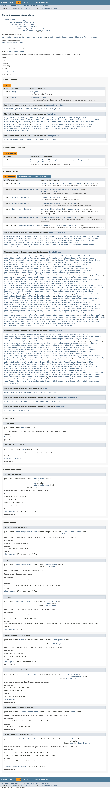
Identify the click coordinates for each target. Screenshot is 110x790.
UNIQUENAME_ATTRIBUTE (38, 97)
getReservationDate (64, 294)
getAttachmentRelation (76, 273)
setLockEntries (43, 317)
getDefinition (66, 347)
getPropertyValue (62, 351)
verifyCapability (28, 323)
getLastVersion (74, 283)
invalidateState (41, 360)
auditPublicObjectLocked (84, 256)
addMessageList (52, 256)
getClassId (78, 238)
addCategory (31, 256)
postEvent (78, 366)
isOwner (24, 306)
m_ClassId (40, 139)
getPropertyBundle (46, 351)
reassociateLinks (87, 311)
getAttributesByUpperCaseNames (66, 343)
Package (12, 2)
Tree (28, 2)
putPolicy (75, 311)
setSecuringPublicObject (28, 319)
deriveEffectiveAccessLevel (54, 266)
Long (72, 160)
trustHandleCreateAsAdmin (37, 377)
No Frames (34, 6)
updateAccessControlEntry (83, 245)
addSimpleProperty (17, 334)
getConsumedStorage (36, 277)
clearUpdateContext (93, 337)
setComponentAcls (64, 245)
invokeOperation (56, 360)
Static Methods (24, 177)
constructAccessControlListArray (17, 238)
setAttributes (86, 372)
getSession (63, 353)
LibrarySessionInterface (75, 209)
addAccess (8, 256)
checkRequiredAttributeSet (42, 337)
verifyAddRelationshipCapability (85, 321)
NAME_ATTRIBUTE (29, 126)
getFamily (8, 281)
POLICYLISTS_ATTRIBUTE (81, 126)
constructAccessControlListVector (54, 183)
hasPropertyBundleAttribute (44, 304)
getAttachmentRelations (13, 275)
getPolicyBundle (88, 290)
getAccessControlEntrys (42, 238)
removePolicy (41, 313)
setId (34, 375)
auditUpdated (75, 334)
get (101, 341)
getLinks (60, 287)
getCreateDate (51, 277)
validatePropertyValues (66, 379)
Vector (21, 183)
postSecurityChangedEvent (14, 311)
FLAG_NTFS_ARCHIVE (39, 122)
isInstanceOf (44, 362)
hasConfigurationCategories (84, 302)
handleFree (8, 360)
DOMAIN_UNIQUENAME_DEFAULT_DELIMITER (19, 139)
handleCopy (64, 300)
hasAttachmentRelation (38, 302)
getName (67, 349)
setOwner (73, 317)
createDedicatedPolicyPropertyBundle (19, 266)
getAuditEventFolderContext (15, 345)
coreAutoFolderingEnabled (61, 264)
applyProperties (49, 334)
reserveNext (82, 313)
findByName (45, 203)
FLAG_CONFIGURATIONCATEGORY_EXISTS (75, 120)
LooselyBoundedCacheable (57, 37)
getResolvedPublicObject (95, 294)
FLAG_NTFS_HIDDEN (55, 122)
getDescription (54, 279)
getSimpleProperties (54, 356)
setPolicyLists (10, 319)
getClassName (56, 345)
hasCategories (54, 302)
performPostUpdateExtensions (82, 364)
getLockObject (99, 287)
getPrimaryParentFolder (85, 292)
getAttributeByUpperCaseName (27, 343)
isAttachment (62, 304)
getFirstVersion (35, 281)
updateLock (19, 321)
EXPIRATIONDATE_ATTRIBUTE (14, 120)
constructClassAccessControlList (54, 189)
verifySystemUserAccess (90, 381)
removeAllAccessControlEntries (16, 245)
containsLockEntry (36, 264)
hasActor (24, 302)
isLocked (97, 304)
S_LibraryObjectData (38, 162)
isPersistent (56, 362)
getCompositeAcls (11, 240)
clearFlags (47, 262)
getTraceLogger (51, 358)
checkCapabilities (46, 260)
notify (30, 392)
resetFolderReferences (13, 315)
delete (38, 266)
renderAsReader (35, 372)
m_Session (54, 139)
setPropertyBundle (52, 375)
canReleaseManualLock (85, 258)
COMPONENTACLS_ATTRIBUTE (14, 109)
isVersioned (78, 306)
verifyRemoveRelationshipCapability (18, 325)
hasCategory (66, 302)
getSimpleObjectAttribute (34, 356)
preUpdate (66, 311)
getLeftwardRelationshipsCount (16, 287)
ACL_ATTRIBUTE (9, 118)
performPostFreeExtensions (58, 364)
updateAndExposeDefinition (44, 379)
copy (47, 264)
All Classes (46, 6)
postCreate (95, 308)
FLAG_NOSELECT (24, 122)
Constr (21, 8)
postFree (97, 366)
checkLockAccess (94, 260)
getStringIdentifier (12, 358)
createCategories (80, 264)
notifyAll (38, 392)
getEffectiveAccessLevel (45, 240)
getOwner (77, 290)
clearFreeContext (77, 337)
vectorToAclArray (26, 247)
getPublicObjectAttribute (80, 351)
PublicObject (52, 114)
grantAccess (9, 242)
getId (52, 349)
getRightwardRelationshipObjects (40, 296)
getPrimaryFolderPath (43, 292)
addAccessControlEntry (13, 236)
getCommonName (82, 345)
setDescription (72, 315)
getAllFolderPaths (67, 271)
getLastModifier (43, 283)
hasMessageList (10, 304)
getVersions (24, 300)
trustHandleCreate (17, 377)
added (6, 334)
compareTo (8, 339)
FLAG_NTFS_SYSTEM (87, 122)
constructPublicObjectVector (15, 264)
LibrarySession (56, 160)
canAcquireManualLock (36, 258)
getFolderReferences (60, 281)
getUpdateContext (65, 358)
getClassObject (69, 345)
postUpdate (31, 311)
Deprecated (35, 2)
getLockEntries (72, 287)
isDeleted (73, 304)
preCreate (48, 311)
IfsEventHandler (18, 37)
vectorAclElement (11, 247)
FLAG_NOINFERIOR (10, 122)
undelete (60, 319)
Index (43, 2)
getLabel (59, 349)
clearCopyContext (62, 337)
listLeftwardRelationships (15, 308)
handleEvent (98, 358)
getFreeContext (42, 349)
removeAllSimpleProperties (71, 368)
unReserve (93, 319)
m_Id (47, 139)
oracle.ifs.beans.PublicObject (23, 24)
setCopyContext (10, 375)
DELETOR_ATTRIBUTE (59, 118)
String (13, 92)
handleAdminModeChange (83, 358)
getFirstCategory (20, 281)
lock (53, 308)
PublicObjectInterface (78, 37)
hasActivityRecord (11, 302)
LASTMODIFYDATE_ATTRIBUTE (62, 124)
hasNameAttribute (25, 304)
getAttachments (31, 275)
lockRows (90, 362)
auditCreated (62, 334)
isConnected (9, 362)
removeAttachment (27, 313)
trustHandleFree (55, 377)
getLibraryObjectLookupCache (52, 209)
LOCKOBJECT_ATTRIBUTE (12, 126)
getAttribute (9, 343)
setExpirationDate (87, 315)
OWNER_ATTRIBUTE (43, 126)
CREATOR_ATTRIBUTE (43, 118)
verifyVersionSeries (64, 325)
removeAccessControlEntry (45, 242)
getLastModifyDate (58, 283)
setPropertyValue (69, 375)
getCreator (62, 277)
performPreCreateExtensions (15, 366)
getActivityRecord (42, 271)
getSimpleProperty (71, 356)
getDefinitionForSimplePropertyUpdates (20, 279)
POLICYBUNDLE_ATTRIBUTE (60, 126)
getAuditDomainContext (90, 343)
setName (41, 375)
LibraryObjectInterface (36, 37)
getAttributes (46, 343)
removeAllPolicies (11, 313)
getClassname (44, 345)
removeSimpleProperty (57, 370)
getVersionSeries (38, 300)
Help (48, 2)
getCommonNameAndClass (13, 347)
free (25, 271)
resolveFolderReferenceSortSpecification (40, 315)
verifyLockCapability (66, 323)
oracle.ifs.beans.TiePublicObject (27, 26)
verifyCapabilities (12, 323)
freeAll (95, 341)
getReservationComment (46, 294)
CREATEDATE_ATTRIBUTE (25, 118)
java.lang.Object (8, 19)
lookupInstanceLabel (12, 364)
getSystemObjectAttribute (32, 358)
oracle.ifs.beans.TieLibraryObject (21, 23)
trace (6, 377)
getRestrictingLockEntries (15, 296)
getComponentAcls (91, 238)
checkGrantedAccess (50, 236)
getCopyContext (30, 347)
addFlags (41, 256)
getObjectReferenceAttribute (83, 349)
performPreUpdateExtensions (62, 366)
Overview (4, 2)
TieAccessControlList (17, 51)
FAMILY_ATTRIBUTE (33, 120)
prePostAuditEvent (11, 368)
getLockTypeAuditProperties (33, 290)
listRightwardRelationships (38, 308)
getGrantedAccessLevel (66, 240)
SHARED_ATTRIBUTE (56, 109)
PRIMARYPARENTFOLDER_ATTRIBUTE (16, 128)
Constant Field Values (13, 437)
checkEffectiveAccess (32, 236)
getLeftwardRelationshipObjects (17, 285)
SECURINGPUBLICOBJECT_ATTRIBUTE (17, 130)
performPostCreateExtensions (33, 364)
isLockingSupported (12, 306)
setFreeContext (24, 375)
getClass (22, 392)
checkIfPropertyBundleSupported (17, 337)
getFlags (47, 281)
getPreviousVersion (25, 292)
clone (6, 392)
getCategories (58, 275)
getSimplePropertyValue (90, 356)
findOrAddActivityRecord (14, 268)
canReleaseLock (69, 258)
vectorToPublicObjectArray (59, 321)
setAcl (61, 315)
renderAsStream (49, 372)
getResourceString (11, 353)
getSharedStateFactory (13, 356)
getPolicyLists (10, 292)
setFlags (99, 315)
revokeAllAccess (49, 245)
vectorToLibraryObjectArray (15, 381)
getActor (54, 271)
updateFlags (9, 321)
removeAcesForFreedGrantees (68, 242)
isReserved (33, 306)
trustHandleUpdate (91, 377)
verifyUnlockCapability (44, 325)
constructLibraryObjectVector (77, 339)
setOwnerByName (84, 317)
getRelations (30, 294)
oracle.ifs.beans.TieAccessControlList (35, 30)
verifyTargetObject (12, 383)
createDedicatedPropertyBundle (16, 341)
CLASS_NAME (34, 92)
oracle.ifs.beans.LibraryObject (16, 21)
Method (28, 8)
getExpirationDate (90, 279)
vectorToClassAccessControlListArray (56, 225)
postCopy (85, 308)
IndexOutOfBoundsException (80, 743)
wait (45, 392)
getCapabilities (45, 275)
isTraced (66, 362)
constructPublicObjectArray (84, 262)
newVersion (76, 308)
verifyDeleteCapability (46, 323)
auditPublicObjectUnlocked (15, 258)
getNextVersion (66, 290)
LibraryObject (52, 136)
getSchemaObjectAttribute (47, 353)
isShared (30, 242)
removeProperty (41, 370)
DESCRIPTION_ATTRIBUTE (78, 118)
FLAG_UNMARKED (9, 124)
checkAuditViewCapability (26, 260)
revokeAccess (36, 245)
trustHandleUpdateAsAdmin (14, 379)
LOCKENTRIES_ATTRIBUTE (84, 124)
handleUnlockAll (88, 300)
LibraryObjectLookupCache (21, 209)
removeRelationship (68, 313)
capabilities (9, 260)
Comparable (6, 37)
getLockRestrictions (12, 290)
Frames (26, 6)
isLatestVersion (85, 304)
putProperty (25, 368)
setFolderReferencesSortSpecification (19, 317)
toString (96, 375)
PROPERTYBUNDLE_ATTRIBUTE (41, 128)
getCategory (22, 277)
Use (24, 2)
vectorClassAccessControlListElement (56, 217)
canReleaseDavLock (53, 258)
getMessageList (52, 290)
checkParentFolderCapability (15, 262)
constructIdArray (20, 339)
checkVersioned (35, 262)
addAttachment (19, 256)
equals (75, 341)
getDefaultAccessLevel (78, 277)
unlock (68, 319)
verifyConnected (57, 381)
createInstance (37, 341)
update (29, 379)
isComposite (20, 242)
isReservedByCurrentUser (49, 306)
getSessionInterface (78, 353)
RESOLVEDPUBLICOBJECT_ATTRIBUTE (66, 128)
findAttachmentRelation (76, 266)
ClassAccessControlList (39, 160)
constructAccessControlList (88, 236)
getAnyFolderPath (27, 273)
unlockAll (84, 319)
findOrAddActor (53, 268)
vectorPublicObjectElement (36, 321)
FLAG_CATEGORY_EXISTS (50, 120)
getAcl (30, 271)
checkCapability (61, 260)
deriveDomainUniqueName (54, 341)
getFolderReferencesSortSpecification (19, 283)
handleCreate (75, 300)
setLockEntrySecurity (59, 317)
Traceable (93, 37)
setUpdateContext (84, 375)
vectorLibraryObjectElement (88, 379)
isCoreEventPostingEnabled (26, 362)
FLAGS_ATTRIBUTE (23, 124)
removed (30, 370)
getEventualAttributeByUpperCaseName (19, 349)
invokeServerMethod (86, 360)
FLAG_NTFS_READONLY (71, 122)
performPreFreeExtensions (38, 366)
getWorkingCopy (52, 300)
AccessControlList (55, 105)
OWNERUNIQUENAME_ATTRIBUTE (36, 109)
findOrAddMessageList (83, 268)
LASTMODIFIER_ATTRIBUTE (41, 124)
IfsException (38, 487)
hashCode (30, 360)
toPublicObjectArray (47, 319)
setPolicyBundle (98, 317)
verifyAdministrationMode (38, 381)
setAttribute (62, 372)
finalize (13, 392)
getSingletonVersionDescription (85, 298)
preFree (57, 311)
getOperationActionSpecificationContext (20, 351)
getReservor (78, 294)
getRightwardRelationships (15, 298)
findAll (44, 197)
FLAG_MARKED (95, 120)
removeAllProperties (51, 368)
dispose (68, 341)
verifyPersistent (72, 381)
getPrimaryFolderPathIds (64, 292)
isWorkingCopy (90, 306)
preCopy (40, 311)
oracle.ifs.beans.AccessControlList (31, 28)
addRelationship (66, 256)
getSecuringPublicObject (60, 298)
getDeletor (42, 279)
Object (45, 388)
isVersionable (66, 306)
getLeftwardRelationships (69, 285)
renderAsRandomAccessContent (15, 372)
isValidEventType (78, 362)
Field (16, 8)
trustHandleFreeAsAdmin (72, 377)
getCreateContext (44, 347)
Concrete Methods (41, 177)
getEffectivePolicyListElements (87, 347)
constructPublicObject (62, 262)
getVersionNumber (11, 300)
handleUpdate (20, 360)
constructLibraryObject (54, 339)
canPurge (85, 334)
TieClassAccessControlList (13, 43)
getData (56, 347)
